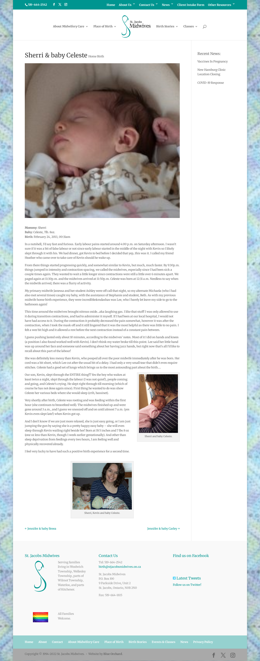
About (42, 642)
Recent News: (209, 53)
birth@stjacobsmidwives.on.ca (120, 567)
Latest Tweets (193, 578)
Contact (57, 642)
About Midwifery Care (68, 26)
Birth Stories (165, 26)
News (166, 5)
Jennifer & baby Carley (163, 528)
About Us (125, 5)
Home (111, 5)
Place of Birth (103, 26)
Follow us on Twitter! (187, 585)
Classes (188, 26)
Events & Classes (163, 642)
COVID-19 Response (210, 83)
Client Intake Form (190, 5)
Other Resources (219, 5)
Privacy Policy (203, 642)
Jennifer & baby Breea (40, 528)
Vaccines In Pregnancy (212, 61)
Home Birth (96, 56)
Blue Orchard (112, 654)
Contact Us (146, 5)
